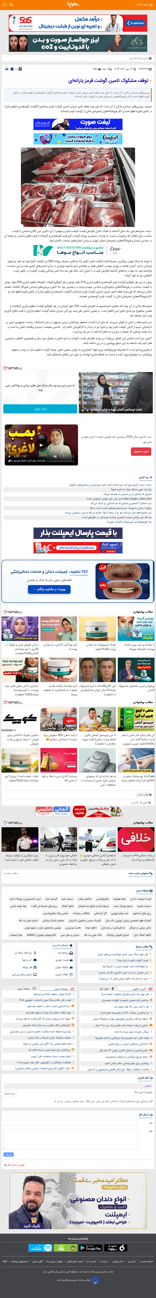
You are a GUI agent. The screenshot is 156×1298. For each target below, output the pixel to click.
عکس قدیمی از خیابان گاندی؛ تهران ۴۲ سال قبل (123, 1050)
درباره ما (104, 1261)
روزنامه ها (63, 953)
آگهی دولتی (37, 1261)
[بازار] (65, 1248)
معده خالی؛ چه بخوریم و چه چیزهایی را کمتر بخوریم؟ (122, 1038)
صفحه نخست (146, 1261)
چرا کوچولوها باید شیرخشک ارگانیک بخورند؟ (129, 522)
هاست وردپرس (73, 928)
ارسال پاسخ (10, 1094)
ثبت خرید (40, 409)
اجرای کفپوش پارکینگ (117, 935)
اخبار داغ (104, 988)
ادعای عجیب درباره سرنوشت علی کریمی (51, 1056)
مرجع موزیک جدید (123, 906)
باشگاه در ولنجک (81, 913)
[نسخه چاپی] (7, 69)
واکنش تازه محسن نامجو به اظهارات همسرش (125, 1000)
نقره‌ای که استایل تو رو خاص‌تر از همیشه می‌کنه (127, 494)
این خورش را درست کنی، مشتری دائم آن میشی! (123, 973)
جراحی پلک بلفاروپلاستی (55, 913)
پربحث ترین (24, 988)
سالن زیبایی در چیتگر (140, 928)
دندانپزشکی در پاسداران (113, 928)
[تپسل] (5, 368)
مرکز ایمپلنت (16, 935)
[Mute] (88, 410)
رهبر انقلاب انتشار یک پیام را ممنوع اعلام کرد (48, 1013)
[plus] (20, 69)
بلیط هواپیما (119, 899)
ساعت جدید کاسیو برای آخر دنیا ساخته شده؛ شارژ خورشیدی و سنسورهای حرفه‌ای (110, 485)
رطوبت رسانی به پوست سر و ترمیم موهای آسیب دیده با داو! (120, 508)
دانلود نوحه (90, 928)
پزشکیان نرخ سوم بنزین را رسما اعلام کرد (49, 1050)
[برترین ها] (73, 5)
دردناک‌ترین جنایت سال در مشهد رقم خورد (48, 1006)
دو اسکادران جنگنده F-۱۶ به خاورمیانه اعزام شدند (124, 1013)
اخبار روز (132, 1261)
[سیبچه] (116, 1248)
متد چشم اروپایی (119, 913)
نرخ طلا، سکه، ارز (23, 953)
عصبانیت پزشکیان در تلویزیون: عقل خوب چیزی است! (44, 1062)
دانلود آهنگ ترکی (142, 935)
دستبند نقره (67, 899)
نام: (151, 1123)
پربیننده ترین (61, 988)
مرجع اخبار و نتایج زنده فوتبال (93, 906)
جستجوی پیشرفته (19, 1261)
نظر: (151, 1131)
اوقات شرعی (62, 975)
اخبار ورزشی (118, 1261)
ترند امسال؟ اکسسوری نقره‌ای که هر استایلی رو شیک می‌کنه (121, 503)
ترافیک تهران (61, 967)
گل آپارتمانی (100, 913)
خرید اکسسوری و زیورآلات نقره (25, 899)
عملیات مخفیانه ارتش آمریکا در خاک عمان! (49, 1038)
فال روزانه (27, 967)
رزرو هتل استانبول (142, 913)
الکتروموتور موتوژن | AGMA (41, 935)
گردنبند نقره (51, 899)
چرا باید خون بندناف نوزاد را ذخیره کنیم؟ (131, 489)
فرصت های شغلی (75, 1261)
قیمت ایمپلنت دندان (140, 899)
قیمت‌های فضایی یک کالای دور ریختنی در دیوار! (47, 1044)
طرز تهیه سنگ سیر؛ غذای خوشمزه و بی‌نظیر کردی (123, 954)
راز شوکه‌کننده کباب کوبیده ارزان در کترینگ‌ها (125, 967)
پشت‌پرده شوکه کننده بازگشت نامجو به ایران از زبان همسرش (40, 1032)
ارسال (8, 1154)
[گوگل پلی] (91, 1248)
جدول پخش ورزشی (22, 975)
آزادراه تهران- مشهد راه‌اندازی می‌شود (52, 994)
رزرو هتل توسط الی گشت (44, 906)
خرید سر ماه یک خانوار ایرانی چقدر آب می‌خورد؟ (123, 979)
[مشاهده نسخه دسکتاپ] (4, 4)
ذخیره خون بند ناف (28, 921)
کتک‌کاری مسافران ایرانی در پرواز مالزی (128, 1044)
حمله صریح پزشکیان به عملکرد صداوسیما (127, 1057)
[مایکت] (40, 1248)
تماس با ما (92, 1261)
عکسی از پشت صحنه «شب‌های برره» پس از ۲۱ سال (121, 1025)
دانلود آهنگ (68, 906)
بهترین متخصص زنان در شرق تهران (43, 928)
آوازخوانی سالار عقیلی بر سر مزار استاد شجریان (46, 1025)
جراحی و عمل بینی (69, 935)
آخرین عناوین (139, 988)
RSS (5, 1261)
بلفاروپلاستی (102, 899)
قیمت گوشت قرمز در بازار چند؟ (132, 960)
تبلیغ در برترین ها (55, 1261)
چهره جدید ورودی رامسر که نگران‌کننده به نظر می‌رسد (43, 1019)
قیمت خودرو (62, 960)
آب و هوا (27, 960)
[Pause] (82, 410)
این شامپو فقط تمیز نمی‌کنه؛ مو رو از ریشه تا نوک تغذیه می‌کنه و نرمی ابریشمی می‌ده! (108, 513)
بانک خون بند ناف (93, 935)
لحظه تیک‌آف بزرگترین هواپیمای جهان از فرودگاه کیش (120, 1019)
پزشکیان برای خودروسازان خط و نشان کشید (126, 1063)
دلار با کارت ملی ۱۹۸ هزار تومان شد (131, 1007)
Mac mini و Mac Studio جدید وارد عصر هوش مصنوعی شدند (119, 499)
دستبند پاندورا (144, 906)
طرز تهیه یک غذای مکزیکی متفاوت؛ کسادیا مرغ (125, 994)
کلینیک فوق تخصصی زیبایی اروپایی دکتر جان (128, 921)
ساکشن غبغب (85, 899)
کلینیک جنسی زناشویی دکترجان (85, 921)
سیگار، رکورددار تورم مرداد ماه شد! (132, 1032)
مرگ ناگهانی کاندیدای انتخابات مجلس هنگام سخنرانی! (42, 1069)
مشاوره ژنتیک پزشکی (53, 921)
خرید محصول (141, 451)
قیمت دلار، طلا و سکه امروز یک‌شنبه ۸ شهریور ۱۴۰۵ (45, 1000)
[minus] (12, 69)
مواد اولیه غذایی (18, 906)
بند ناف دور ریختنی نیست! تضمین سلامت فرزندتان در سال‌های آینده (116, 517)
